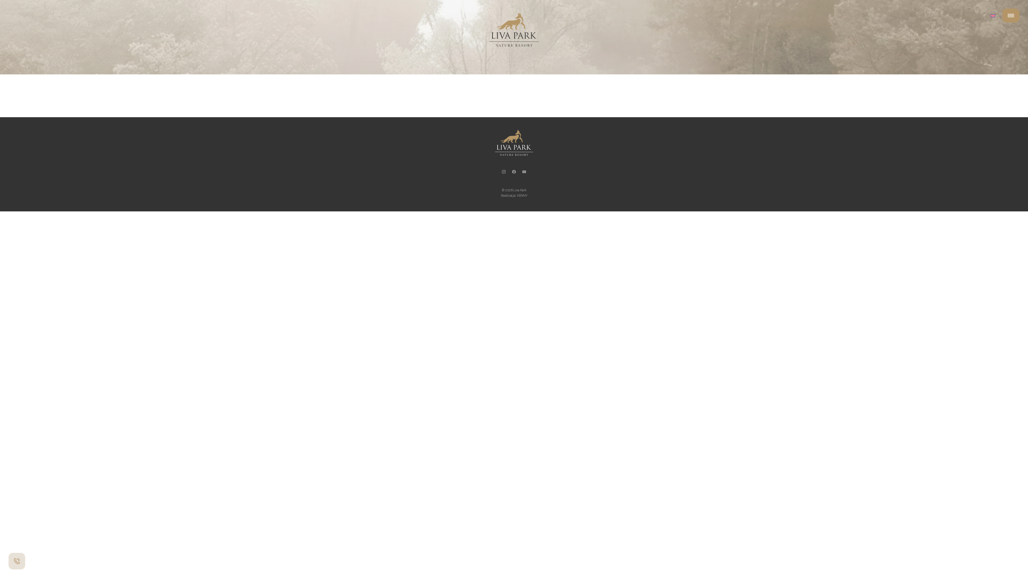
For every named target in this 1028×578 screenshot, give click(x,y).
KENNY (522, 195)
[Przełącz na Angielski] (993, 15)
